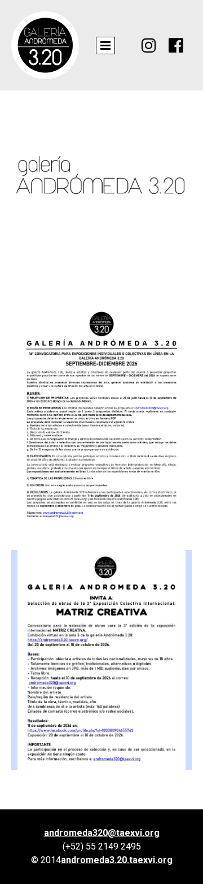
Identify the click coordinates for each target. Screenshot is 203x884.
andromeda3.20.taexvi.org (117, 860)
